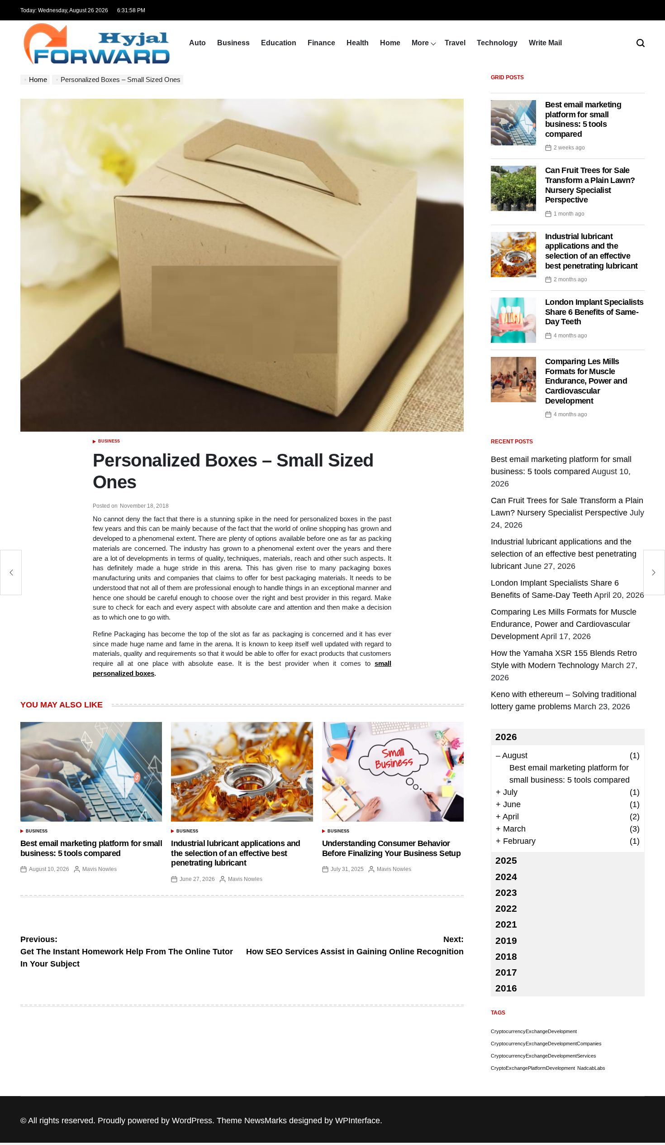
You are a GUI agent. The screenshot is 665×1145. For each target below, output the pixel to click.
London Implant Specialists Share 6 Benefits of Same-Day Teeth (594, 312)
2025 (506, 860)
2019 (506, 940)
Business (233, 43)
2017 (506, 972)
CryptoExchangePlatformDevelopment (533, 1068)
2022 (506, 908)
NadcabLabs (591, 1068)
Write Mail (545, 43)
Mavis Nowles (99, 869)
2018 (506, 956)
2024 (506, 876)
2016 (506, 988)
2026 (506, 736)
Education (278, 43)
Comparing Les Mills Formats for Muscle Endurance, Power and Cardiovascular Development (586, 381)
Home (390, 43)
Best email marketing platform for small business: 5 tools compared (91, 848)
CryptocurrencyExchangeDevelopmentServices (543, 1055)
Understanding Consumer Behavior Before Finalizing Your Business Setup (391, 848)
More (420, 43)
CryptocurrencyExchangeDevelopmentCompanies (546, 1043)
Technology (497, 43)
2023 (506, 892)
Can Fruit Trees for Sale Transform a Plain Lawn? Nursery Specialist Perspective (590, 185)
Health (358, 43)
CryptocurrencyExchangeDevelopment (534, 1031)
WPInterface (357, 1120)
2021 (506, 924)
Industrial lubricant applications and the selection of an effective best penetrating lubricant (235, 853)
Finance (321, 43)
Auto (197, 43)
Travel (455, 43)
